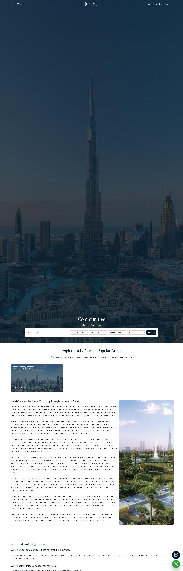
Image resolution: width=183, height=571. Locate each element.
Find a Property (165, 4)
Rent (15, 368)
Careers (148, 4)
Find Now (151, 332)
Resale (22, 368)
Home (84, 325)
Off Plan (30, 368)
